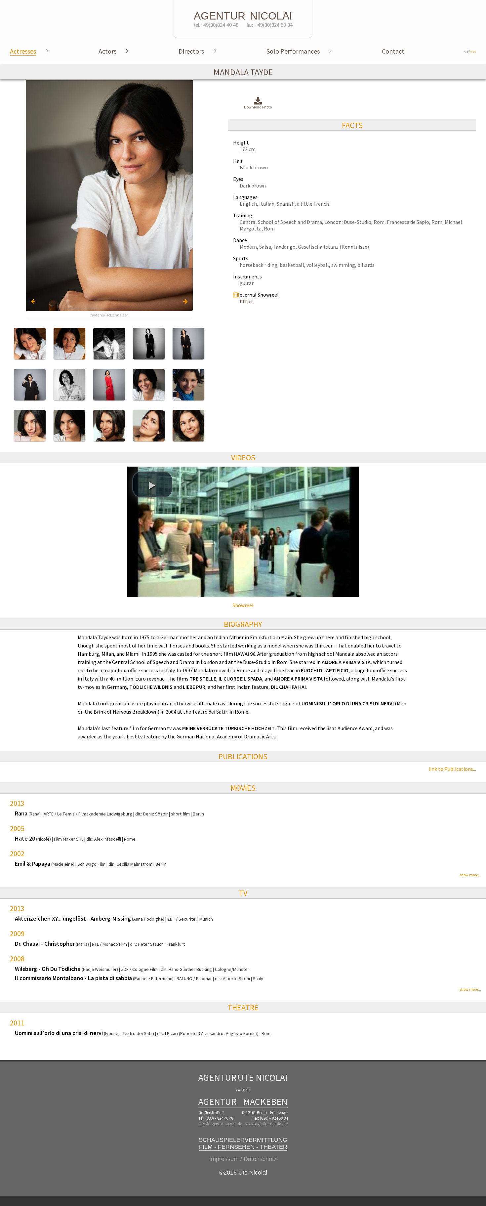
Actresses (23, 51)
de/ (470, 51)
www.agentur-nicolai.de (266, 1124)
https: (247, 301)
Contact (393, 51)
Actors (107, 51)
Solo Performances (293, 51)
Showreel (243, 605)
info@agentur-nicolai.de (220, 1124)
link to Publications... (452, 769)
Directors (191, 51)
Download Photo (258, 106)
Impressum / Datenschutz (243, 1159)
